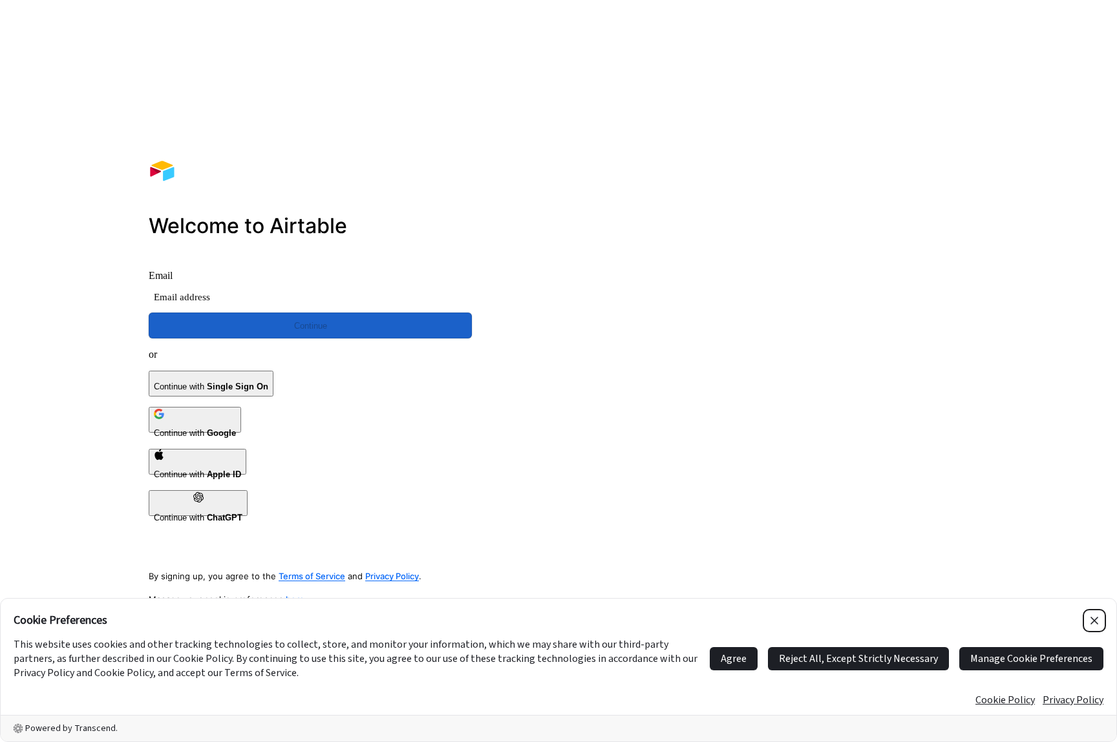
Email (161, 275)
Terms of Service (312, 576)
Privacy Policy (392, 576)
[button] (806, 192)
